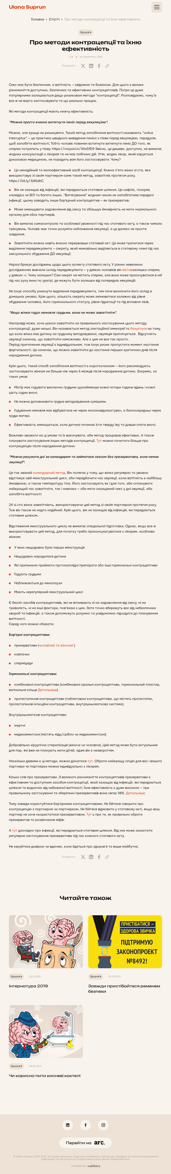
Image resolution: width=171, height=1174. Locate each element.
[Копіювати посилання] (107, 66)
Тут (99, 441)
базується (138, 328)
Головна (37, 19)
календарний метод (49, 473)
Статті (54, 19)
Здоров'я (85, 32)
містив (127, 270)
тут (90, 761)
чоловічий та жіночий (56, 645)
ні (25, 275)
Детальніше (47, 690)
